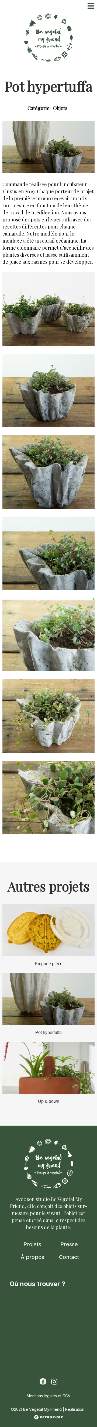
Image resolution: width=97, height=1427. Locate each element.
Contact (69, 1257)
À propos (32, 1257)
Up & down (48, 1101)
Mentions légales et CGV (49, 1395)
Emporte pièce (49, 963)
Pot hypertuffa (48, 1032)
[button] (48, 344)
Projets (32, 1244)
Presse (69, 1244)
